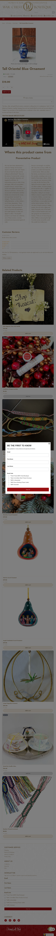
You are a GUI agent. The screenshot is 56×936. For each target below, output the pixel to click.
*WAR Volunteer (14, 484)
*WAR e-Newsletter (15, 480)
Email (8, 452)
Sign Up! (28, 489)
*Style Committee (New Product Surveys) (21, 478)
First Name (10, 459)
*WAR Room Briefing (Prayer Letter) (19, 482)
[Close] (49, 443)
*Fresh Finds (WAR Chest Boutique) (19, 476)
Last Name (10, 466)
